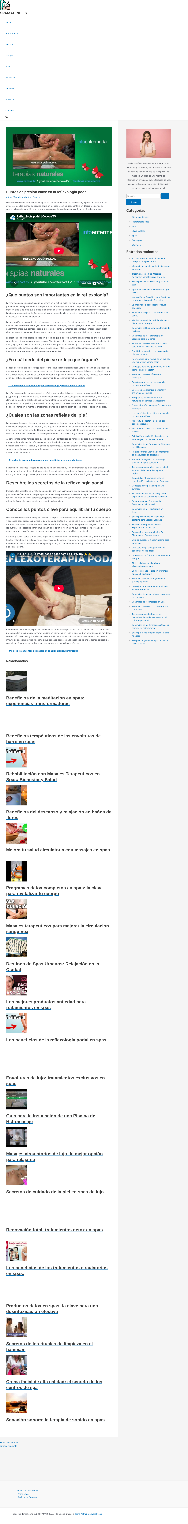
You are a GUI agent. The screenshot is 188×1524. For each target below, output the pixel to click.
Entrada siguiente (10, 1446)
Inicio (8, 22)
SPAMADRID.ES (13, 13)
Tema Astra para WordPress (88, 1514)
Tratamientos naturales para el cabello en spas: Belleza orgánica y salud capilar (150, 470)
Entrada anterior (9, 1442)
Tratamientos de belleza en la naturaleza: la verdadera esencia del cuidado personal (149, 617)
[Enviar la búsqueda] (165, 196)
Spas (8, 66)
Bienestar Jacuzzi (140, 217)
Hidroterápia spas (140, 221)
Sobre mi (10, 99)
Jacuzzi (9, 44)
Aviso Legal (23, 1494)
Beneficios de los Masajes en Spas (149, 601)
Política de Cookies (27, 1497)
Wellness (10, 88)
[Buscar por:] (147, 196)
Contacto (10, 110)
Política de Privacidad (27, 1490)
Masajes (9, 55)
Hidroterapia (12, 33)
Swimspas (10, 77)
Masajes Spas (138, 231)
